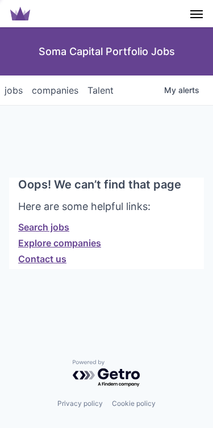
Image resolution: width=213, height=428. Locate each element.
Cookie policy (134, 403)
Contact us (42, 259)
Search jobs (43, 227)
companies (55, 90)
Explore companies (59, 243)
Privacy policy (80, 403)
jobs (14, 90)
